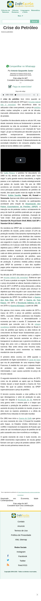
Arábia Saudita (14, 195)
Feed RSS (22, 565)
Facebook (22, 556)
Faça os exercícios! (22, 86)
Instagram (21, 552)
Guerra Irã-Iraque (18, 306)
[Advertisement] (20, 469)
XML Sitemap (21, 540)
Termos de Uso (21, 531)
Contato (21, 522)
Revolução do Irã (25, 400)
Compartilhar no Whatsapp (22, 66)
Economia (25, 498)
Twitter (23, 561)
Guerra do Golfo (25, 418)
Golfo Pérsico (9, 173)
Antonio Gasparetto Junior (22, 71)
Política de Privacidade (21, 535)
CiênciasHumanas (15, 11)
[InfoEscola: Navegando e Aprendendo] (20, 4)
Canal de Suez (34, 360)
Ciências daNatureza (5, 11)
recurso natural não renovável (16, 277)
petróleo (37, 107)
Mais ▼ (20, 16)
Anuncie (21, 526)
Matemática (35, 10)
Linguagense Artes (25, 11)
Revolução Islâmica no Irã (29, 303)
